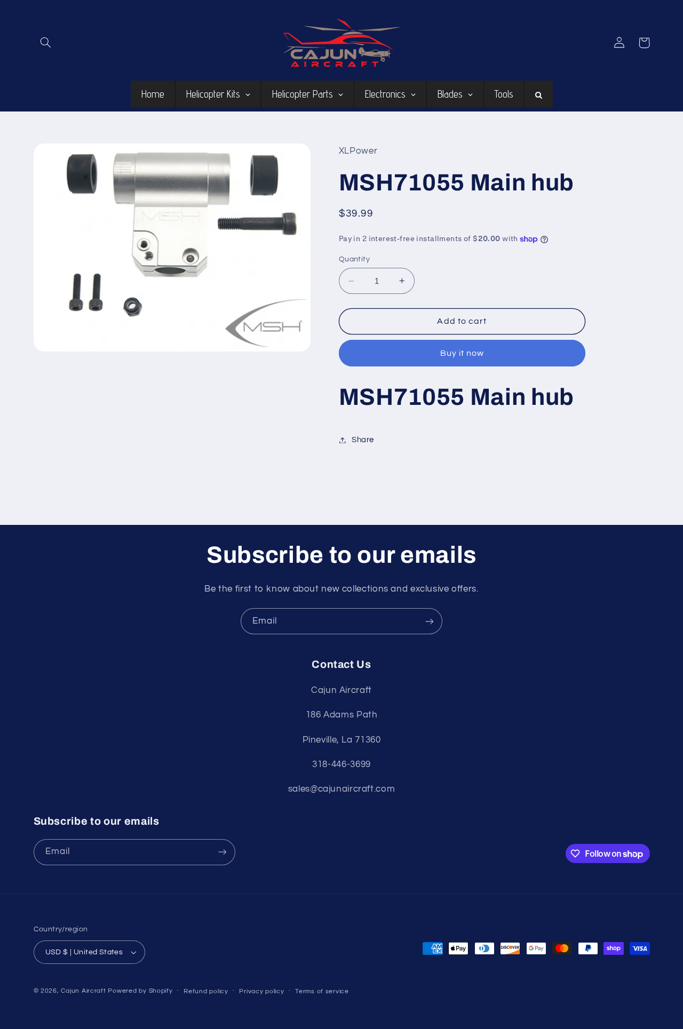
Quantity (354, 259)
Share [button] (363, 440)
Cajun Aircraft (83, 991)
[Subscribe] (429, 621)
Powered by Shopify (140, 991)
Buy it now (462, 353)
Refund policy (206, 991)
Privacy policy (261, 991)
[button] (46, 42)
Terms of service (322, 991)
